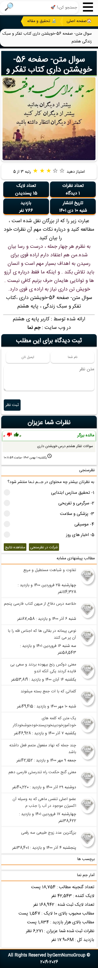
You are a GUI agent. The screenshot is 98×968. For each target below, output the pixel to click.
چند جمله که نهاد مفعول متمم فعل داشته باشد (42, 749)
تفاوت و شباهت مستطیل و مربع (49, 570)
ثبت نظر (12, 405)
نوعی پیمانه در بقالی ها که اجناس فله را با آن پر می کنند (42, 634)
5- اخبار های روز (80, 535)
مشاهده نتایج (15, 547)
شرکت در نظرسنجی (44, 547)
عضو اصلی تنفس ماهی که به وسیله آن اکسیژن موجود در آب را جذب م (44, 802)
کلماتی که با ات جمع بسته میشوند (48, 691)
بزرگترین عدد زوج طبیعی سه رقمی (48, 832)
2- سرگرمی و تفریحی (76, 503)
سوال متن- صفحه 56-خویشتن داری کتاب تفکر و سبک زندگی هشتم (49, 69)
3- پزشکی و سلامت (77, 514)
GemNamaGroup (69, 955)
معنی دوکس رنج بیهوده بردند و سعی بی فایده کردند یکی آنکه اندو (43, 668)
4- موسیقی (84, 524)
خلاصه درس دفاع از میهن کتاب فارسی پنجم (40, 603)
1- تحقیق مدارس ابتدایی (72, 493)
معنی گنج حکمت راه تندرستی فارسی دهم (42, 772)
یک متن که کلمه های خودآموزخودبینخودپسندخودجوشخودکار (44, 722)
